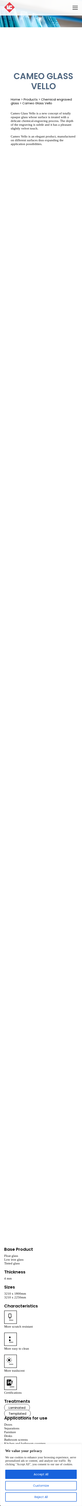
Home (15, 99)
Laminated (17, 1407)
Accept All (41, 1474)
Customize (41, 1486)
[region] (41, 1475)
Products (31, 99)
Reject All (41, 1497)
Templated (17, 1413)
